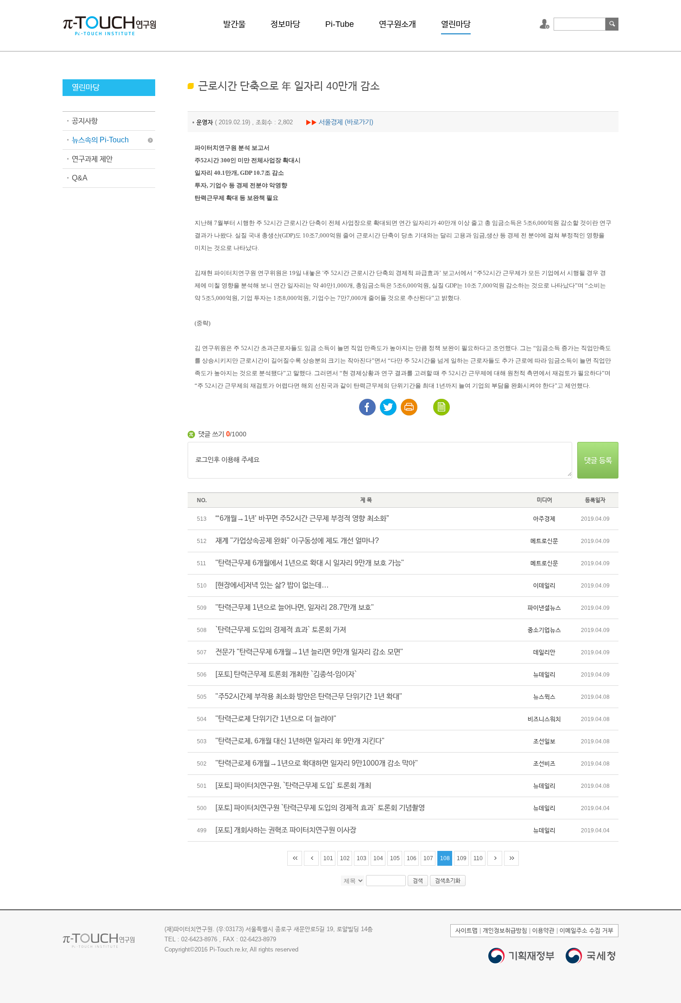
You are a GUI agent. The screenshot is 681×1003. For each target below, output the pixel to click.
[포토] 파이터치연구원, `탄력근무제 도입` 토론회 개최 (293, 785)
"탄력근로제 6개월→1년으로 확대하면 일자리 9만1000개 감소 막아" (316, 763)
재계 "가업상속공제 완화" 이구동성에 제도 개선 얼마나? (297, 540)
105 (395, 858)
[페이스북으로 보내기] (367, 407)
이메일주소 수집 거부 (586, 930)
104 (378, 858)
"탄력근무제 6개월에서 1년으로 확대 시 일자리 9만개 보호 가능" (309, 563)
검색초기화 (447, 880)
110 (478, 858)
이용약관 (543, 930)
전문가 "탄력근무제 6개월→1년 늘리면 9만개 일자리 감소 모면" (309, 652)
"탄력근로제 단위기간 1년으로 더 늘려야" (275, 718)
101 (328, 858)
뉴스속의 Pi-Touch (100, 140)
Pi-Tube (339, 24)
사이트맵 (466, 930)
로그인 (546, 24)
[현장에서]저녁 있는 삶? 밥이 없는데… (272, 585)
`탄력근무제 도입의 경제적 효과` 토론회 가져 (280, 629)
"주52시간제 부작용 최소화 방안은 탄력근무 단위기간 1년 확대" (308, 696)
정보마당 (285, 24)
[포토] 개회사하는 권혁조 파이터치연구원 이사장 (285, 830)
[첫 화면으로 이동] (109, 25)
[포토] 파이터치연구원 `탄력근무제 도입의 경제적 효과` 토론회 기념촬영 (320, 807)
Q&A (80, 178)
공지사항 (85, 121)
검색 (611, 24)
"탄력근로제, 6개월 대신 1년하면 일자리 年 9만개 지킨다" (300, 741)
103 (361, 858)
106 (411, 858)
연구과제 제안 (92, 159)
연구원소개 (397, 24)
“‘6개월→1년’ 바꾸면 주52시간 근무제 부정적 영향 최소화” (302, 518)
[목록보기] (441, 407)
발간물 (234, 24)
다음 (494, 858)
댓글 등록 (598, 460)
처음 (294, 858)
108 (445, 858)
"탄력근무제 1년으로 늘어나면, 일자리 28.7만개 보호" (294, 607)
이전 (311, 858)
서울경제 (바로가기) (346, 122)
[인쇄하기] (409, 407)
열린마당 (456, 24)
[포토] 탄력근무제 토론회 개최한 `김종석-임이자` (286, 674)
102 (345, 858)
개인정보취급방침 (505, 930)
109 (462, 858)
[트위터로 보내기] (388, 407)
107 (428, 858)
